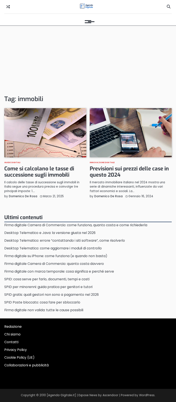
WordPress (147, 395)
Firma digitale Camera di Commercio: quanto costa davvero (54, 263)
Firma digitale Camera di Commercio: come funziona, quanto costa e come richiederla (75, 225)
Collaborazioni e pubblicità (26, 365)
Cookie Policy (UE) (19, 357)
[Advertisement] (88, 60)
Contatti (11, 342)
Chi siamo (12, 334)
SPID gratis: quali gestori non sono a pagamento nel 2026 (51, 294)
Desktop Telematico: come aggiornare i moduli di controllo (53, 248)
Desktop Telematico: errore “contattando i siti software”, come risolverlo (64, 240)
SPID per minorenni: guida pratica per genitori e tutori (48, 287)
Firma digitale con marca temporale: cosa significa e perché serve (59, 271)
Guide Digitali (12, 162)
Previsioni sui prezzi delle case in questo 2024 (129, 172)
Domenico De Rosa (23, 196)
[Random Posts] (8, 7)
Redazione (13, 326)
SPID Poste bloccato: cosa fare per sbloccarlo (42, 302)
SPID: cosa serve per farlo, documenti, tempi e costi (47, 279)
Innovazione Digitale (102, 162)
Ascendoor (110, 395)
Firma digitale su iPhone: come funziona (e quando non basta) (55, 256)
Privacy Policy (15, 349)
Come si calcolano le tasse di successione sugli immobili (39, 172)
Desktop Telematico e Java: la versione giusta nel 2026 (50, 233)
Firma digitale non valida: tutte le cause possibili (43, 310)
